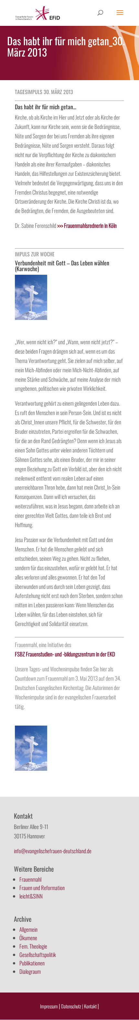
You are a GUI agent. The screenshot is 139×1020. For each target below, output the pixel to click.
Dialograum (30, 971)
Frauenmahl (30, 879)
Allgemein (28, 929)
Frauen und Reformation (42, 888)
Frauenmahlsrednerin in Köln (87, 225)
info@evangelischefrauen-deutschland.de (52, 851)
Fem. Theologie (33, 946)
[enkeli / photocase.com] (31, 317)
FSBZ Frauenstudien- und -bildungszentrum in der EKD (65, 654)
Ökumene (28, 938)
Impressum (49, 1006)
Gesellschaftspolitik (37, 955)
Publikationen (32, 963)
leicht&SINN (31, 896)
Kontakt (91, 1006)
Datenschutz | (72, 1006)
